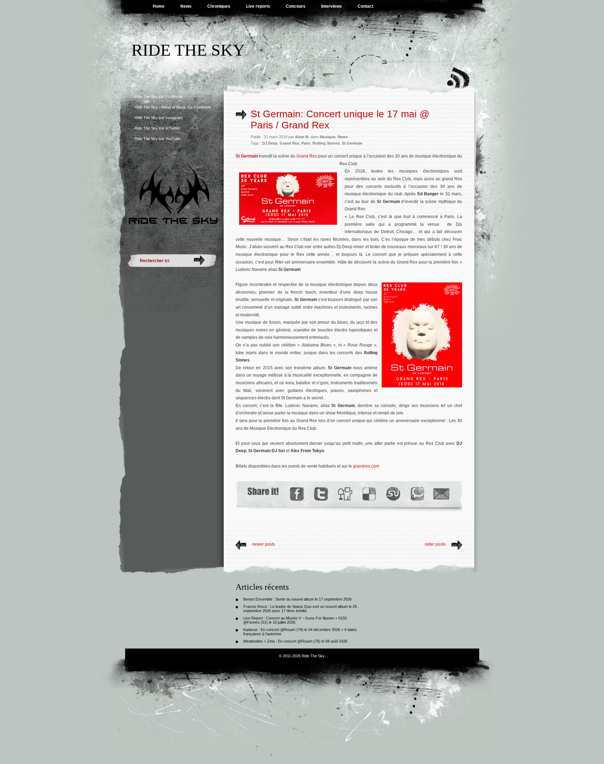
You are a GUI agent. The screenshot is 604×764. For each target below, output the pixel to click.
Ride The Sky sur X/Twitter (157, 128)
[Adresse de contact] (441, 494)
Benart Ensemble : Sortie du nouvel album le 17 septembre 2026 (297, 599)
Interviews (331, 6)
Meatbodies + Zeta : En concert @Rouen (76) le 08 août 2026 (295, 641)
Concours (295, 6)
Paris (305, 143)
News (186, 6)
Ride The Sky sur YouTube (157, 138)
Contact (365, 6)
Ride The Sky (188, 50)
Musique (328, 137)
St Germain (352, 143)
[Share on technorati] (417, 494)
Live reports (258, 6)
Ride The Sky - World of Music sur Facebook (173, 107)
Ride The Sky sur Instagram (158, 117)
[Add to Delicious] (368, 494)
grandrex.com (366, 466)
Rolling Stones (326, 143)
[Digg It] (345, 494)
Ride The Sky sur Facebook (158, 96)
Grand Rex (289, 143)
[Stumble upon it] (393, 494)
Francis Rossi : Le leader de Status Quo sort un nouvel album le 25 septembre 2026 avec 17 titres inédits (300, 608)
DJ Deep (270, 143)
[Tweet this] (321, 494)
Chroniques (218, 6)
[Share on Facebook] (296, 494)
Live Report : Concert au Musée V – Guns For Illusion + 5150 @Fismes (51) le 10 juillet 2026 (295, 620)
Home (159, 6)
